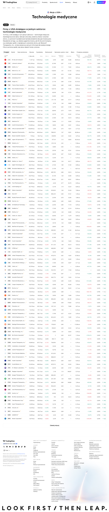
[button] (48, 2)
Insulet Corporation (16, 360)
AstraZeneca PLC (16, 77)
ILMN (9, 212)
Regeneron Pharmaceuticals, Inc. (19, 132)
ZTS (9, 215)
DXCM (9, 201)
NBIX (9, 280)
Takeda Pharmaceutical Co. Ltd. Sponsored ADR (18, 146)
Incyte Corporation (16, 241)
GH (9, 251)
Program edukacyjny (94, 458)
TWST (9, 400)
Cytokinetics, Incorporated (18, 346)
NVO (9, 88)
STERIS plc (14, 248)
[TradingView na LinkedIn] (16, 447)
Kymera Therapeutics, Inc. (18, 386)
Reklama (91, 453)
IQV (9, 186)
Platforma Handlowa (94, 449)
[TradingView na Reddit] (25, 447)
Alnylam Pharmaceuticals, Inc (19, 222)
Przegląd (53, 452)
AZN (9, 77)
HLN (9, 175)
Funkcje (53, 442)
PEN (9, 306)
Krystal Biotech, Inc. (17, 364)
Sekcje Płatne (77, 468)
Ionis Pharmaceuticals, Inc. (18, 389)
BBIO (9, 273)
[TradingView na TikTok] (22, 447)
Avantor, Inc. (15, 393)
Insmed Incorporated (17, 233)
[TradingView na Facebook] (7, 447)
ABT (9, 92)
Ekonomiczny (36, 469)
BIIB (9, 219)
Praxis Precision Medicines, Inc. (19, 353)
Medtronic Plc (15, 121)
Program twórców (78, 447)
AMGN (9, 81)
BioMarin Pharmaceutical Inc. (19, 302)
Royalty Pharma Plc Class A (18, 197)
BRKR (9, 418)
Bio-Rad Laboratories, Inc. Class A (19, 378)
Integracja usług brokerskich (96, 455)
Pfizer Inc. (14, 99)
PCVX (9, 407)
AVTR (9, 393)
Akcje (34, 447)
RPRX (9, 197)
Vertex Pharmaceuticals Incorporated (19, 106)
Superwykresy (36, 442)
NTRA (9, 157)
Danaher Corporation (17, 103)
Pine (34, 456)
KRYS (9, 364)
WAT (9, 190)
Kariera (53, 475)
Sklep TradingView (56, 482)
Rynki (61, 2)
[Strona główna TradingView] (10, 2)
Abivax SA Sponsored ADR (18, 357)
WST (9, 244)
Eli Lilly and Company (17, 59)
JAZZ (9, 269)
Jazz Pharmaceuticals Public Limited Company (19, 270)
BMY (9, 110)
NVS (9, 74)
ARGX (9, 139)
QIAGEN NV (15, 415)
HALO (9, 313)
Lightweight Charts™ (94, 445)
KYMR (9, 385)
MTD (9, 230)
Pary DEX (35, 455)
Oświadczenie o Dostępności (58, 496)
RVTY (9, 288)
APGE (9, 375)
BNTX (9, 226)
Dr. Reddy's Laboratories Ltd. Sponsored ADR (18, 367)
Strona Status (54, 501)
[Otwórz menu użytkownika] (94, 2)
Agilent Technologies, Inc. (18, 164)
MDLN (9, 161)
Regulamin (76, 449)
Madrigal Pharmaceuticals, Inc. (19, 324)
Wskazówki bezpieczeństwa (58, 498)
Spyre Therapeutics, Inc (18, 404)
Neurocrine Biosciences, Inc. (19, 280)
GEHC (9, 204)
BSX (9, 135)
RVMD (9, 168)
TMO (9, 85)
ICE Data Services (21, 453)
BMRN (9, 302)
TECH (9, 335)
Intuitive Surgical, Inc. (17, 114)
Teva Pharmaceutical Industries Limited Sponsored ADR (18, 183)
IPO (34, 474)
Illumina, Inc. (15, 212)
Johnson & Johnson (17, 63)
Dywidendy (36, 472)
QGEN (9, 414)
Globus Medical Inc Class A (18, 328)
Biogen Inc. (15, 219)
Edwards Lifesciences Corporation (19, 154)
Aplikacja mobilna (37, 489)
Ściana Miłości (77, 444)
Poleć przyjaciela (78, 445)
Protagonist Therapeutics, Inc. (19, 382)
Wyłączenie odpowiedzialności (58, 491)
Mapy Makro (36, 483)
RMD (9, 208)
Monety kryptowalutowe (39, 452)
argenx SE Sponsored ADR (18, 139)
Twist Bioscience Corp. (17, 400)
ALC (9, 193)
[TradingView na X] (4, 447)
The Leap (53, 456)
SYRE (9, 404)
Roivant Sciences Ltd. (17, 237)
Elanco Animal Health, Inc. (18, 320)
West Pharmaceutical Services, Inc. (19, 244)
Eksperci (76, 464)
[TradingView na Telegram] (19, 447)
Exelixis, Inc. (15, 295)
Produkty (44, 2)
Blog (52, 472)
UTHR (9, 255)
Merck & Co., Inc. (16, 70)
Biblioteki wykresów (94, 444)
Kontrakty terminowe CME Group (59, 461)
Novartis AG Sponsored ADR (18, 74)
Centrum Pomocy (55, 474)
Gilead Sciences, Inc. (17, 96)
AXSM (9, 342)
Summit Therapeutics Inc (18, 349)
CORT (9, 298)
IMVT (9, 411)
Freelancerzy (77, 466)
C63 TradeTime (55, 485)
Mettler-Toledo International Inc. (19, 230)
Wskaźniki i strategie (79, 463)
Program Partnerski (94, 456)
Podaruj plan (54, 447)
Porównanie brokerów (56, 455)
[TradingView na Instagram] (13, 447)
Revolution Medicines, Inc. (18, 168)
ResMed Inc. (15, 208)
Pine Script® (36, 485)
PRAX (9, 353)
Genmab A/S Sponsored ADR (18, 259)
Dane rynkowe (54, 445)
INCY (9, 241)
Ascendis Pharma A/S (17, 277)
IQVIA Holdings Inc (16, 186)
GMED (9, 327)
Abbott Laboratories (17, 92)
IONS (9, 389)
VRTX (9, 106)
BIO (9, 378)
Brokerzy (68, 2)
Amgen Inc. (15, 81)
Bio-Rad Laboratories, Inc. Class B (19, 396)
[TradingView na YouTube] (10, 447)
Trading (76, 455)
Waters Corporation (17, 190)
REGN (9, 132)
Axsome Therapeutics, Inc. (18, 342)
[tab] (6, 25)
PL (90, 2)
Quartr (23, 463)
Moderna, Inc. (15, 143)
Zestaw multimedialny (56, 477)
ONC (9, 179)
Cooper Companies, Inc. (18, 284)
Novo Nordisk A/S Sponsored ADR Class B (18, 88)
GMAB (9, 259)
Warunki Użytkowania (56, 489)
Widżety (91, 442)
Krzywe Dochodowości (38, 480)
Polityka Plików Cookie (56, 494)
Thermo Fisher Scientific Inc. (19, 85)
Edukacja (76, 456)
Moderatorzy (77, 450)
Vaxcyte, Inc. (15, 407)
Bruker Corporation (16, 418)
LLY (9, 59)
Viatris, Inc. (14, 266)
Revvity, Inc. (15, 288)
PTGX (9, 382)
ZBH (9, 262)
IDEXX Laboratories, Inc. (18, 172)
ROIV (9, 237)
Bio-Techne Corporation (18, 335)
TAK (9, 146)
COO (9, 284)
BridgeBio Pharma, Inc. (17, 273)
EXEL (9, 295)
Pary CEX (35, 453)
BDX (9, 150)
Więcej (75, 2)
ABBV (9, 67)
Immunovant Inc (16, 411)
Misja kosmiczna (55, 470)
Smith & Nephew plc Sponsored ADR (18, 317)
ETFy (34, 448)
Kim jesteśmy (54, 469)
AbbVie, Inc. (15, 67)
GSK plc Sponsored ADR (18, 128)
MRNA (9, 143)
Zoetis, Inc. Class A (16, 215)
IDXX (9, 172)
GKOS (9, 338)
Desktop (35, 491)
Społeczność (53, 2)
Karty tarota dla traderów (57, 483)
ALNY (9, 222)
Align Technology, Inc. (17, 331)
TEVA (9, 183)
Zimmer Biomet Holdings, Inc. (19, 262)
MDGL (9, 324)
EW (9, 154)
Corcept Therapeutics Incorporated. (19, 299)
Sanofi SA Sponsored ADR (18, 125)
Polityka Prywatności (56, 493)
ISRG (9, 114)
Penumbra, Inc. (16, 306)
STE (9, 248)
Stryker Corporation (17, 117)
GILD (9, 96)
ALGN (9, 331)
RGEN (9, 371)
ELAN (9, 320)
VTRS (9, 266)
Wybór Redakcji (78, 458)
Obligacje (35, 450)
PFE (9, 99)
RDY (9, 367)
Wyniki (35, 470)
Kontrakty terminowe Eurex (58, 463)
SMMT (9, 349)
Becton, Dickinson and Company (19, 150)
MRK (9, 70)
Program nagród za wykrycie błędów (60, 499)
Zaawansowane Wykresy (95, 447)
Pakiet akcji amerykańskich (58, 464)
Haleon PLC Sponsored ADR (18, 175)
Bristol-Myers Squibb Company (19, 110)
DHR (9, 103)
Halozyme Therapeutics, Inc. (19, 313)
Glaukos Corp (15, 338)
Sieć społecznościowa (79, 442)
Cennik (53, 444)
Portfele (35, 478)
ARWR (9, 309)
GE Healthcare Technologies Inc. (19, 204)
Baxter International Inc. (18, 291)
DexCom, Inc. (15, 201)
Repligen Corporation (17, 371)
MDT (9, 121)
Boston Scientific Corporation (19, 135)
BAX (9, 291)
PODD (9, 360)
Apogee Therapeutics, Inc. (18, 375)
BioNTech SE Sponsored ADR (18, 226)
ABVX (9, 356)
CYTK (9, 346)
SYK (9, 117)
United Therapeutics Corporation (19, 255)
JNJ (9, 63)
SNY (9, 125)
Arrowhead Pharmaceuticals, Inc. (19, 309)
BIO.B (9, 396)
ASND (9, 277)
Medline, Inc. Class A (17, 161)
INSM (9, 233)
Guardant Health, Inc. (17, 251)
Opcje (34, 482)
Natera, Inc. (15, 157)
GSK (9, 128)
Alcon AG (14, 193)
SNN (9, 317)
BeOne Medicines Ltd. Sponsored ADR (18, 179)
